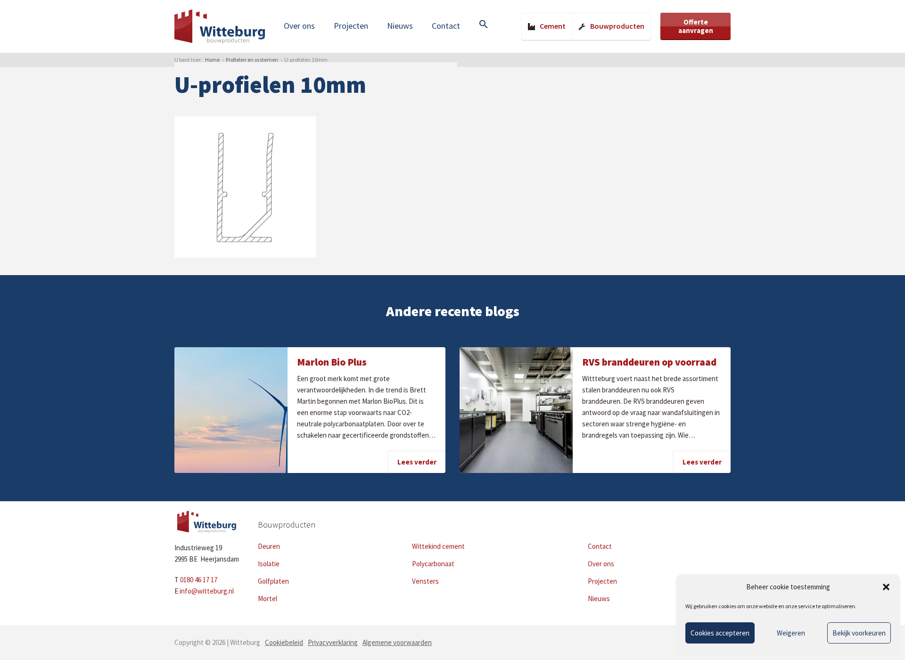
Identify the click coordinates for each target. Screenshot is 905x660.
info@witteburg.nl (207, 591)
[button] (886, 587)
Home (212, 59)
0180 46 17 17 (198, 579)
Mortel (267, 598)
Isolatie (269, 563)
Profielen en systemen (252, 59)
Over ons (299, 25)
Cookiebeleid (284, 642)
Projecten (351, 25)
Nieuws (400, 25)
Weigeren (791, 632)
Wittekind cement (438, 546)
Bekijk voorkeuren (859, 632)
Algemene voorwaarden (397, 642)
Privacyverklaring (333, 642)
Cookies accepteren (720, 632)
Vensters (425, 581)
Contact (446, 25)
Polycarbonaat (433, 563)
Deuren (269, 546)
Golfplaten (273, 581)
